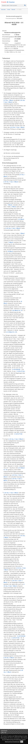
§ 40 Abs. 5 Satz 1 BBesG (17, 127)
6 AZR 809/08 (16, 369)
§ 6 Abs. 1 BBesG (8, 100)
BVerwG (13, 9)
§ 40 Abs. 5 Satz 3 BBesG (11, 182)
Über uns (3, 732)
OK (22, 741)
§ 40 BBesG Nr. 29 (11, 332)
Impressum (4, 730)
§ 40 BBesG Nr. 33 (17, 310)
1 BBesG (9, 205)
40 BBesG (10, 251)
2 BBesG (13, 206)
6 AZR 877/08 (21, 371)
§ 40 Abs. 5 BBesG (9, 657)
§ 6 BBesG (21, 219)
